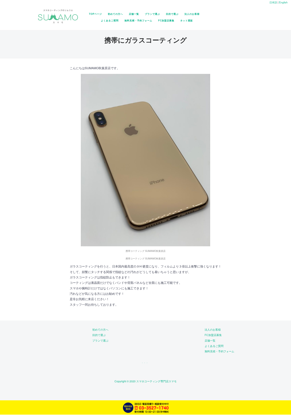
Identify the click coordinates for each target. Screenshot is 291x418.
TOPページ (95, 13)
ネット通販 (186, 20)
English (283, 2)
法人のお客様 (192, 13)
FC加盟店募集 (166, 20)
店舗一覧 (134, 13)
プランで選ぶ (152, 13)
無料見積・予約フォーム (138, 20)
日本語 (273, 2)
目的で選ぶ (172, 13)
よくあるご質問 (110, 20)
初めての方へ (115, 13)
